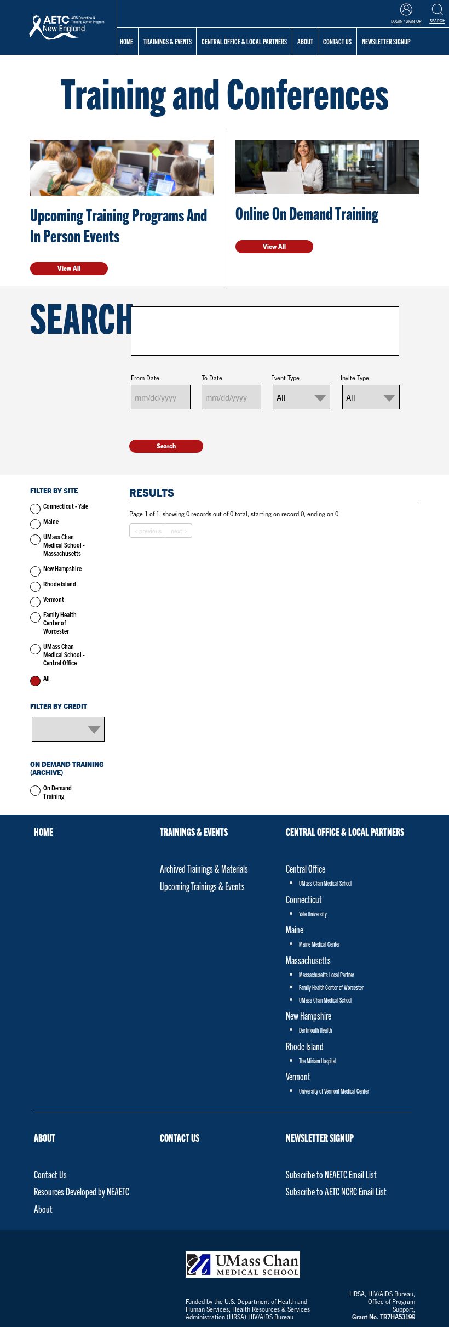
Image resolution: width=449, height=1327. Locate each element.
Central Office (305, 868)
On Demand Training (57, 791)
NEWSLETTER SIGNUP (320, 1137)
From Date (145, 377)
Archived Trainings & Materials (204, 868)
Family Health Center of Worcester (60, 622)
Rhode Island (59, 583)
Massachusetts (308, 960)
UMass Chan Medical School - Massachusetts (64, 544)
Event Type (285, 377)
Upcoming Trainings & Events (202, 886)
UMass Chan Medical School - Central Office (64, 654)
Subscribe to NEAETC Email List (331, 1174)
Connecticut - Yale (65, 506)
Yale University (313, 913)
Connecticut (304, 899)
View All (68, 268)
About (44, 1137)
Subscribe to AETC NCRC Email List (336, 1191)
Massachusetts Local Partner (326, 974)
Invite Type (355, 377)
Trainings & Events (167, 41)
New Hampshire (62, 568)
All (46, 678)
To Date (212, 377)
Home (126, 41)
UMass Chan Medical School (325, 883)
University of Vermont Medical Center (334, 1090)
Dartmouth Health (315, 1030)
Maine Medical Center (319, 943)
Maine (51, 521)
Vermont (53, 599)
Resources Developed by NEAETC (81, 1191)
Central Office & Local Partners (244, 41)
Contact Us (50, 1174)
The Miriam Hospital (317, 1060)
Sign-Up (414, 21)
